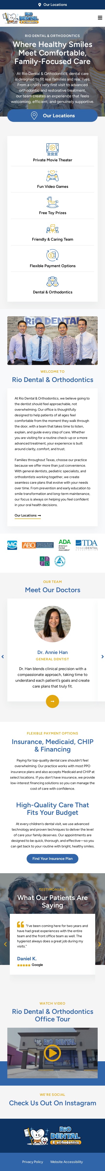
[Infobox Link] (52, 115)
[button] (5, 944)
